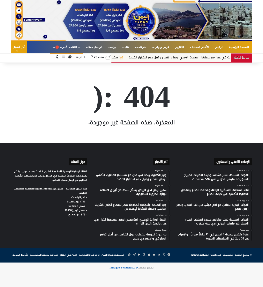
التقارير (179, 47)
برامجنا (112, 47)
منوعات (141, 47)
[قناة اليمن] (131, 20)
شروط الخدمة (20, 255)
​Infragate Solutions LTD (124, 268)
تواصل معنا (95, 47)
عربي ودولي (162, 47)
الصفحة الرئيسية (239, 47)
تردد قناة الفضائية (89, 255)
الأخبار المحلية (200, 47)
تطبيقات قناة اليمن (113, 255)
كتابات (125, 47)
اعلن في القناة (68, 255)
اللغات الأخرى (67, 47)
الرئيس (219, 47)
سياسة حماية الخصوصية (44, 255)
